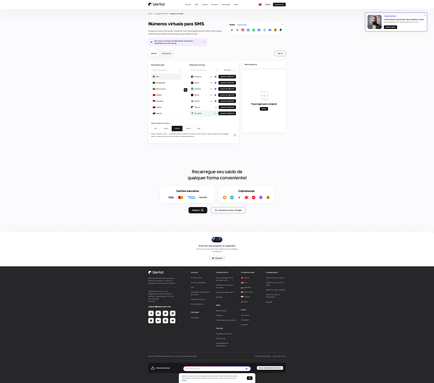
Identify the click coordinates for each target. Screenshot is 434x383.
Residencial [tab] (166, 53)
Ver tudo (244, 301)
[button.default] (247, 369)
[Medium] (158, 320)
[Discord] (172, 320)
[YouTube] (165, 313)
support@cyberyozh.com (159, 306)
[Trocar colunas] (185, 90)
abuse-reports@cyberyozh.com (270, 368)
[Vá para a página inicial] (156, 4)
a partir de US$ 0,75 (227, 89)
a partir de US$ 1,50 (227, 83)
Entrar (268, 4)
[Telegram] (151, 313)
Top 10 (280, 53)
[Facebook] (158, 313)
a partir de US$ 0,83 (227, 101)
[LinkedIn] (172, 313)
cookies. (184, 380)
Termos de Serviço (279, 356)
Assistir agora (390, 27)
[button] (188, 4)
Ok (250, 378)
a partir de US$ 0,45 (227, 95)
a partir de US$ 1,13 (227, 107)
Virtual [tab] (153, 53)
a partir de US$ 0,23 (227, 76)
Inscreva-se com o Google (230, 210)
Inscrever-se (279, 4)
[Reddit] (165, 320)
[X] (151, 320)
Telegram (218, 258)
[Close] (424, 15)
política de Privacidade (263, 356)
